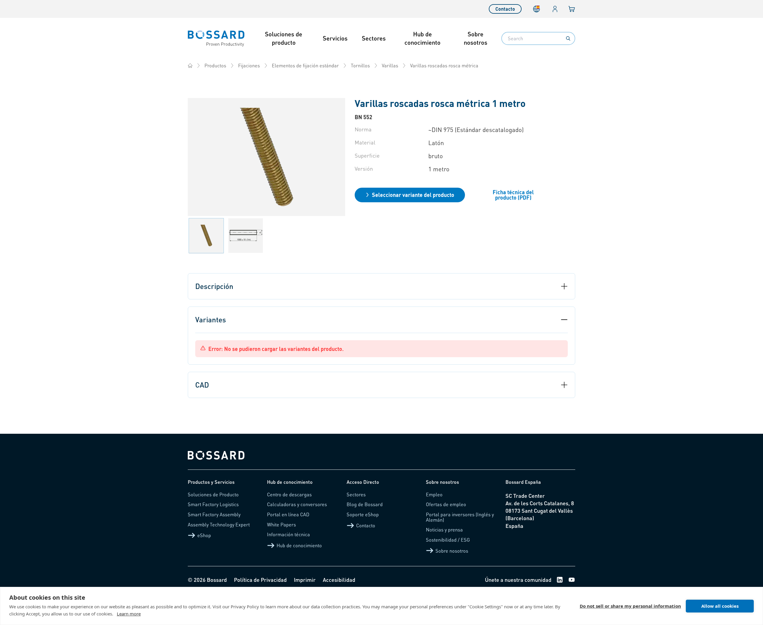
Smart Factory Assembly (214, 514)
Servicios (335, 38)
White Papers (281, 524)
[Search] (568, 38)
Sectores (374, 38)
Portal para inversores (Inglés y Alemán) (460, 517)
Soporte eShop (363, 514)
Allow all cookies (720, 606)
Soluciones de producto (283, 38)
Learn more (129, 614)
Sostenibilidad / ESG (448, 540)
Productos (215, 65)
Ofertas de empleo (446, 504)
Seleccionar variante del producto (413, 194)
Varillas (390, 65)
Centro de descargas (289, 494)
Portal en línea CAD (288, 514)
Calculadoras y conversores (297, 504)
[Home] (190, 65)
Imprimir (305, 579)
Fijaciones (249, 65)
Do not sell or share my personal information (630, 606)
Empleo (434, 494)
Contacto (505, 9)
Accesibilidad (339, 579)
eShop (204, 535)
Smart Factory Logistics (213, 504)
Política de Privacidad (260, 579)
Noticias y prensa (444, 529)
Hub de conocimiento (422, 38)
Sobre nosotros (475, 38)
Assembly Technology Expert (219, 524)
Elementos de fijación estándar (305, 65)
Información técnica (288, 534)
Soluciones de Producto (213, 494)
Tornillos (360, 65)
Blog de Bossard (365, 504)
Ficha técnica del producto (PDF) (513, 195)
